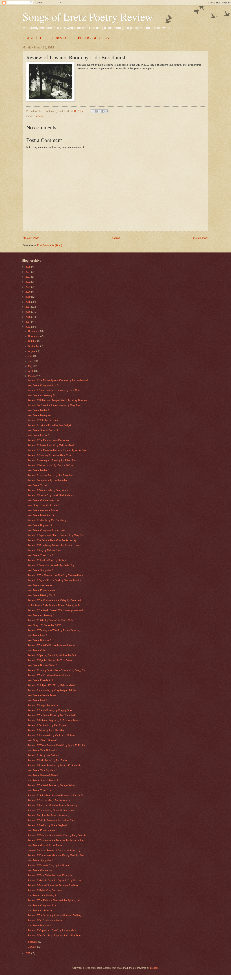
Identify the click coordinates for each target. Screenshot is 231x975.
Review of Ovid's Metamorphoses (44, 920)
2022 (28, 282)
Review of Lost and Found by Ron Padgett (49, 425)
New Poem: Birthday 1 (39, 925)
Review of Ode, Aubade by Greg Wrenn (47, 490)
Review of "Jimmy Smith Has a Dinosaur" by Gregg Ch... (57, 670)
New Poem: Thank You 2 (40, 555)
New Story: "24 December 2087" (44, 625)
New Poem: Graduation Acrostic (44, 500)
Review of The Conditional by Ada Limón (48, 675)
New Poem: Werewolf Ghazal (42, 775)
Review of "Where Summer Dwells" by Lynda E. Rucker (56, 745)
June (31, 361)
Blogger (154, 967)
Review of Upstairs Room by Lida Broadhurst (50, 475)
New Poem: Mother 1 (38, 470)
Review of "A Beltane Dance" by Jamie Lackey (51, 540)
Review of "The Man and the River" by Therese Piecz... (56, 575)
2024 (28, 272)
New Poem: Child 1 (37, 650)
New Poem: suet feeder (39, 585)
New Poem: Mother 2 (38, 410)
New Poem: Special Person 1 (42, 780)
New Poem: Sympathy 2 (40, 570)
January (32, 947)
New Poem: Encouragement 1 (43, 830)
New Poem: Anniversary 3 (41, 395)
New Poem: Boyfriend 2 (39, 525)
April (31, 371)
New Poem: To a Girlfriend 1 (42, 750)
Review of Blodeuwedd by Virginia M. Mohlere (51, 735)
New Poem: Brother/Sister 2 (42, 665)
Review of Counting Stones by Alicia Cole (49, 455)
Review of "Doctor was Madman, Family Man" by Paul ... (57, 855)
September (34, 346)
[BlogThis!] (96, 111)
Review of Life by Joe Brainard (43, 755)
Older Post (200, 238)
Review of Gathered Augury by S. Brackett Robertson (55, 720)
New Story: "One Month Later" (43, 505)
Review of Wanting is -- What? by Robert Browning (53, 630)
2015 (28, 317)
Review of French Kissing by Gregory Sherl (50, 710)
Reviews (39, 116)
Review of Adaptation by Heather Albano (48, 480)
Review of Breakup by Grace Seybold (47, 825)
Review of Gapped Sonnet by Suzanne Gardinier (52, 885)
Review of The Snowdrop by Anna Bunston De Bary (54, 915)
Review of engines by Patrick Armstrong (48, 815)
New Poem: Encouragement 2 (43, 590)
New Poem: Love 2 (37, 635)
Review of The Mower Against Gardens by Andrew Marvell (57, 380)
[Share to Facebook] (103, 111)
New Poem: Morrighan (39, 415)
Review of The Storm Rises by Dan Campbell (51, 715)
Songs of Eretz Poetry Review (88, 16)
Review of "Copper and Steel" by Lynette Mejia (51, 930)
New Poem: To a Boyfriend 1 (42, 770)
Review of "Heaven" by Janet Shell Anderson (50, 495)
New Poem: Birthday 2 (39, 640)
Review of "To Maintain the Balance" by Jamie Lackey (55, 840)
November (34, 336)
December (34, 331)
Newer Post (31, 238)
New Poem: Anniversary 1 (41, 910)
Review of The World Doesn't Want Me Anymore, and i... (56, 610)
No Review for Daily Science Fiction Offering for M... (54, 605)
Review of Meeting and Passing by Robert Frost (52, 460)
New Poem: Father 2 (38, 435)
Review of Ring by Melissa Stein (44, 550)
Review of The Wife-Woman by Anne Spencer (51, 645)
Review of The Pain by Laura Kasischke (48, 440)
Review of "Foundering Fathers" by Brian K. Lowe (53, 545)
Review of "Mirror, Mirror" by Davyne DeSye (50, 465)
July (30, 356)
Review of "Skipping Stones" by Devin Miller (50, 620)
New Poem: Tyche (37, 485)
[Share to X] (100, 111)
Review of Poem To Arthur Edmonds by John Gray (53, 390)
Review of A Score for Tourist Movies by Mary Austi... (55, 405)
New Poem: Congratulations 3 (42, 385)
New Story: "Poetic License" (42, 740)
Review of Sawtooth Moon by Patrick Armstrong (52, 805)
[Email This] (93, 111)
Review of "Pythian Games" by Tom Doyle (49, 660)
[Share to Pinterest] (106, 111)
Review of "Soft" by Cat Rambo (43, 420)
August (32, 351)
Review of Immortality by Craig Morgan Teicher (51, 690)
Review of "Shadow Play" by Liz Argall (47, 560)
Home (116, 238)
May (30, 366)
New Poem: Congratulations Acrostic (46, 530)
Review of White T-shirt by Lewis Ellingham (50, 875)
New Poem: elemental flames (42, 510)
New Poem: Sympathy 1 (40, 860)
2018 (28, 302)
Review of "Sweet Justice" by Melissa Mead (50, 445)
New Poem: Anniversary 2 (41, 615)
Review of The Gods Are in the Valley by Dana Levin (54, 600)
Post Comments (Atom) (49, 245)
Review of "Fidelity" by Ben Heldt (44, 890)
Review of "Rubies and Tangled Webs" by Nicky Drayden (57, 400)
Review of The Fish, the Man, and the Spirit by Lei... (54, 900)
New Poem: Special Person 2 (42, 430)
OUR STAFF (61, 37)
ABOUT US (35, 37)
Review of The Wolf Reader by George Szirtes (51, 785)
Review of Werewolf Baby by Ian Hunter (48, 865)
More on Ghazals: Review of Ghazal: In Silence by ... (55, 850)
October (32, 341)
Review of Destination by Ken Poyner (46, 725)
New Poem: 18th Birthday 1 (41, 895)
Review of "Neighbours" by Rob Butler (47, 760)
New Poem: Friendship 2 (40, 680)
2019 (28, 297)
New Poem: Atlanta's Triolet (41, 695)
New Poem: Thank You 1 (40, 790)
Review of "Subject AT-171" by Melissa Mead (51, 685)
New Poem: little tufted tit (40, 515)
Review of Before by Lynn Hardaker (45, 730)
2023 (28, 276)
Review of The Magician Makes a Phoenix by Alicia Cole (56, 450)
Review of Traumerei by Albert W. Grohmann (50, 810)
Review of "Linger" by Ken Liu (42, 705)
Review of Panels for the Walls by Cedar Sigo (51, 565)
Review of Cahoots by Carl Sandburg (46, 520)
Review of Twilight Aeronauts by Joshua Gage (51, 820)
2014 (28, 321)
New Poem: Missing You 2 (41, 595)
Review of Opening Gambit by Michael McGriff (51, 655)
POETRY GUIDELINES (96, 37)
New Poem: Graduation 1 (40, 870)
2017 (28, 306)
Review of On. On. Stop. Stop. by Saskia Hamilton (53, 935)
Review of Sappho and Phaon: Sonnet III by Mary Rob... (56, 535)
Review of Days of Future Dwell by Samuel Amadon (54, 580)
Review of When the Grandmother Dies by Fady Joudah (56, 835)
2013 (28, 327)
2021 (28, 287)
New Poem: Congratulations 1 (42, 905)
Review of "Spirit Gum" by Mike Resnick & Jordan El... (56, 795)
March (31, 376)
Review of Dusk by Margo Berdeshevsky (48, 800)
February (33, 941)
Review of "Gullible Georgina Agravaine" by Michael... (55, 880)
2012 (28, 953)
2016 (28, 312)
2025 (28, 266)
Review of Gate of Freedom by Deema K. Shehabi (53, 765)
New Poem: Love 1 (37, 700)
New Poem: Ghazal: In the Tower (44, 845)
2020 (28, 291)
